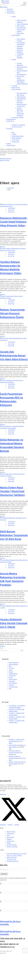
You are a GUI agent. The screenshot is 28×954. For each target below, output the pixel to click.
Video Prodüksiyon (22, 24)
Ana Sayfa (10, 9)
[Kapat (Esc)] (10, 951)
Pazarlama (12, 681)
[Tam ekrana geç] (4, 951)
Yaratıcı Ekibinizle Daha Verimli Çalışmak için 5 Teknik (13, 623)
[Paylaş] (7, 951)
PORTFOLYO (10, 121)
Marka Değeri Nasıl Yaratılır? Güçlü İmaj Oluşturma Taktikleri (12, 491)
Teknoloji (11, 685)
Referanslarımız (11, 119)
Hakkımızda (10, 11)
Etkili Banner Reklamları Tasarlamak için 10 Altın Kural (14, 535)
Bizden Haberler (16, 138)
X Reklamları (20, 54)
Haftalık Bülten (13, 674)
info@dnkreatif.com (6, 158)
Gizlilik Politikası (11, 845)
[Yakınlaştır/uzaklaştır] (1, 951)
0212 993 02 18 (11, 859)
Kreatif (14, 16)
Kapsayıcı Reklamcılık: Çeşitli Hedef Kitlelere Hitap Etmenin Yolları (13, 221)
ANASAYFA (10, 188)
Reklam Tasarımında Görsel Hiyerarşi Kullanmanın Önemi (12, 313)
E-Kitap (14, 134)
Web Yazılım (20, 33)
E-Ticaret (14, 85)
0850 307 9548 (4, 160)
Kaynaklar (10, 128)
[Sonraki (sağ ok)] (4, 953)
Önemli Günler (13, 679)
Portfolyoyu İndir (17, 126)
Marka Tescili (16, 87)
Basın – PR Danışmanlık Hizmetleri (20, 113)
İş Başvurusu (15, 141)
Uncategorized (13, 687)
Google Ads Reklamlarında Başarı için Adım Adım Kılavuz (14, 355)
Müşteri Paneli (11, 145)
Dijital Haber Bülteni (17, 136)
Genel (10, 670)
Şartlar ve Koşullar (12, 846)
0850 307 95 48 (11, 857)
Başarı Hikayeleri (14, 662)
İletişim (9, 143)
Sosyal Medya (16, 35)
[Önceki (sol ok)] (1, 953)
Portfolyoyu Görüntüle (18, 125)
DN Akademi (10, 837)
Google (14, 59)
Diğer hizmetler (16, 89)
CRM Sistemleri (21, 97)
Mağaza (9, 839)
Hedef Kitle (12, 675)
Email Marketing (21, 74)
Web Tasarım (20, 26)
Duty (8, 835)
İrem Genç (11, 210)
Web (10, 688)
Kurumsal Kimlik (21, 27)
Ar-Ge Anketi (15, 140)
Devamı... (2, 246)
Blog (13, 132)
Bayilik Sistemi (11, 831)
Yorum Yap (11, 212)
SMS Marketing (21, 98)
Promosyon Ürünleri (17, 117)
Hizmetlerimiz (11, 13)
